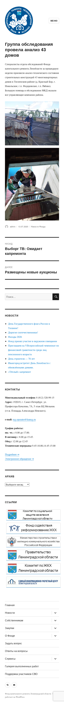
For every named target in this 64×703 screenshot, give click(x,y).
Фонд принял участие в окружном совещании (32, 341)
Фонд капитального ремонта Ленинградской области (28, 693)
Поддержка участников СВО (21, 674)
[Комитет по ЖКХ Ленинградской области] (33, 568)
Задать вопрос (13, 643)
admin (12, 226)
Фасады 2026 (15, 336)
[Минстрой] (33, 541)
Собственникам (14, 620)
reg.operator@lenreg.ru (24, 419)
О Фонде (10, 635)
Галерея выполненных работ (22, 666)
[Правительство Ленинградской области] (33, 555)
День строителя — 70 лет (21, 358)
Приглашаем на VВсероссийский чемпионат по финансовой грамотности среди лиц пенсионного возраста (33, 350)
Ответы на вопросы (16, 651)
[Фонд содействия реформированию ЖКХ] (33, 528)
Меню (53, 20)
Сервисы (10, 658)
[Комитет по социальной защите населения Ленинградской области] (33, 514)
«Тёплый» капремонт (19, 371)
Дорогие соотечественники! (23, 332)
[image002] (33, 582)
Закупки (9, 628)
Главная (10, 605)
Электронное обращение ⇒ (19, 458)
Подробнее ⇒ (12, 454)
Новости (10, 612)
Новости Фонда (38, 226)
